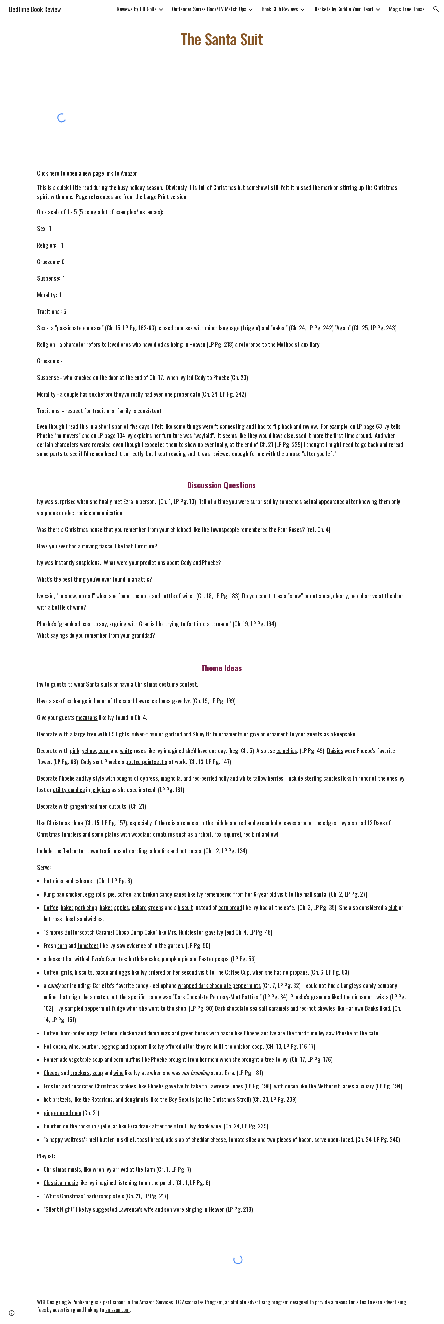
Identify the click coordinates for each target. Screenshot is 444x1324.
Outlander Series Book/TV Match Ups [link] (209, 9)
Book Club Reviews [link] (280, 9)
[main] (221, 39)
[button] (436, 9)
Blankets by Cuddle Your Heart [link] (343, 9)
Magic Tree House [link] (406, 9)
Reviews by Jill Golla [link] (137, 9)
